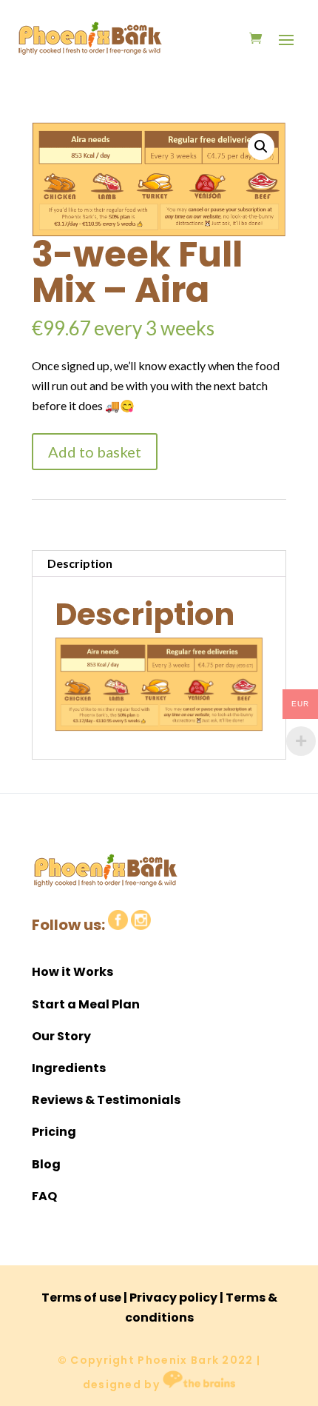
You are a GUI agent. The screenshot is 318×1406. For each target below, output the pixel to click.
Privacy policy (173, 1297)
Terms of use (81, 1297)
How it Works (72, 971)
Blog (46, 1164)
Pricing (54, 1131)
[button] (261, 146)
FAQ (44, 1196)
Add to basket (94, 452)
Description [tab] (79, 563)
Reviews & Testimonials (106, 1099)
